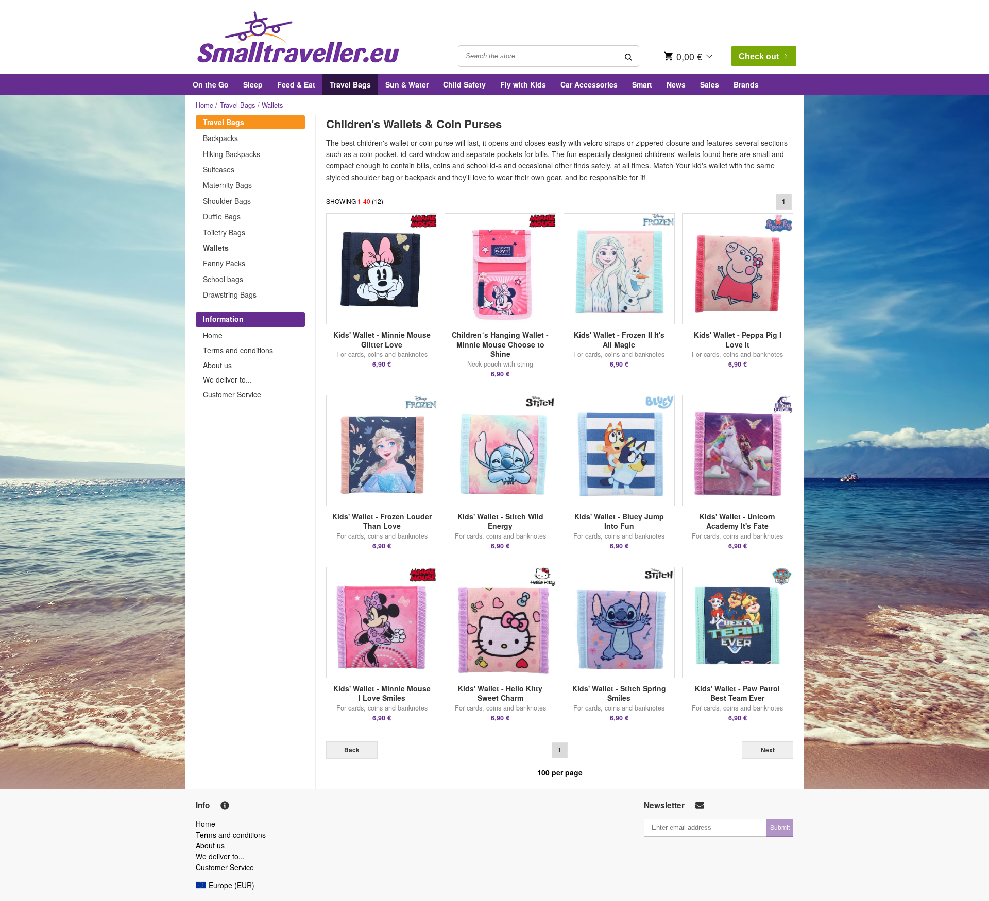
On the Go (211, 84)
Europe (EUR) (231, 885)
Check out (759, 56)
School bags (223, 279)
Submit (780, 827)
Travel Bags (350, 84)
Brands (746, 84)
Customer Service (232, 394)
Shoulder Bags (227, 201)
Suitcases (218, 169)
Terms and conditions (238, 350)
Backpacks (220, 138)
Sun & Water (407, 84)
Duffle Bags (222, 216)
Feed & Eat (296, 84)
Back (352, 750)
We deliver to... (227, 379)
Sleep (253, 84)
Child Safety (464, 84)
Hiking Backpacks (231, 154)
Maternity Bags (227, 185)
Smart (642, 84)
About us (217, 365)
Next (768, 750)
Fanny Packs (224, 263)
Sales (709, 84)
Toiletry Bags (224, 232)
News (676, 84)
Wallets (216, 247)
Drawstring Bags (230, 294)
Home (204, 105)
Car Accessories (589, 84)
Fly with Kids (523, 84)
